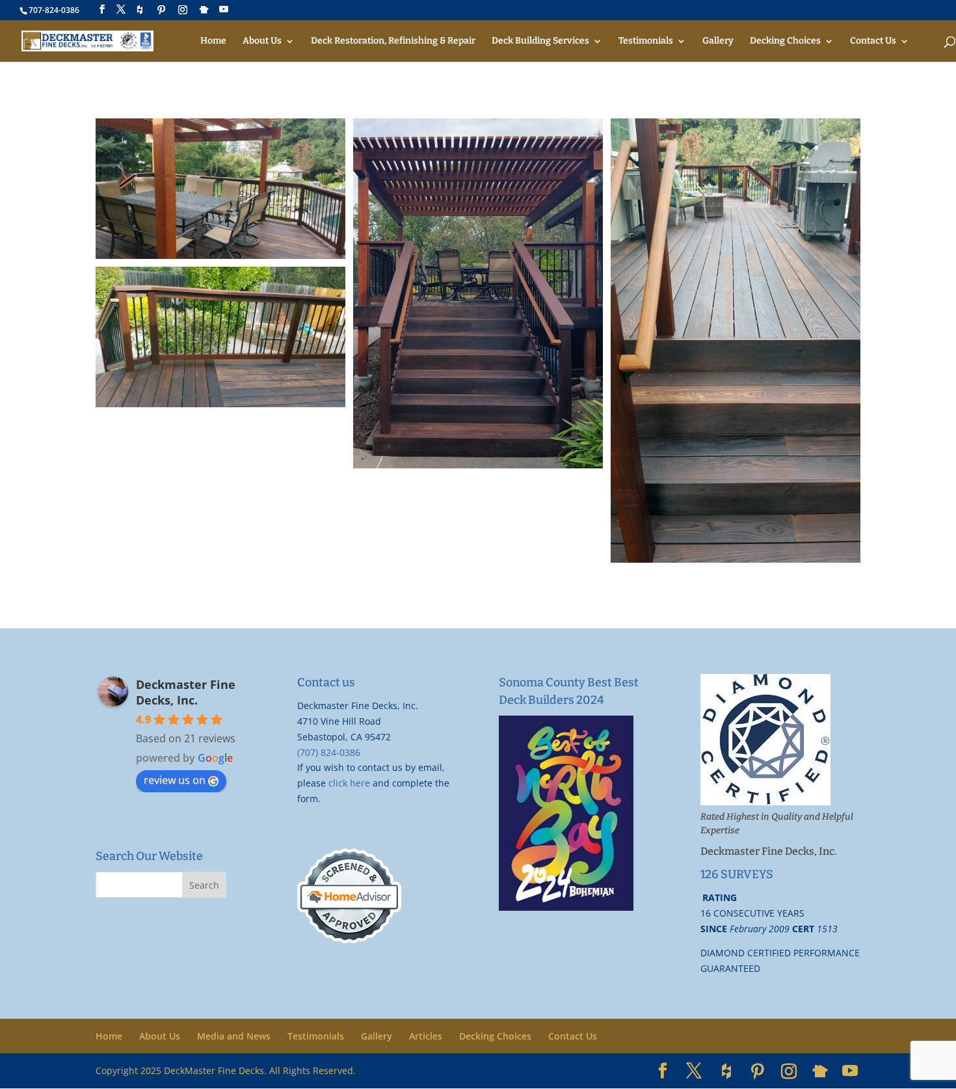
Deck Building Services (540, 41)
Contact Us (873, 41)
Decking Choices (785, 41)
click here (349, 783)
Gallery (718, 41)
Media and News (234, 1036)
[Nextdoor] (204, 9)
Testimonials (645, 41)
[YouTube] (223, 9)
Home (213, 41)
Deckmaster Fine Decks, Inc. (185, 692)
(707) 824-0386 (328, 752)
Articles (425, 1036)
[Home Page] (87, 40)
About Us (262, 41)
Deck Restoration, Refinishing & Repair (393, 41)
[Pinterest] (161, 9)
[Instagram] (182, 9)
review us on (175, 780)
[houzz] (139, 9)
